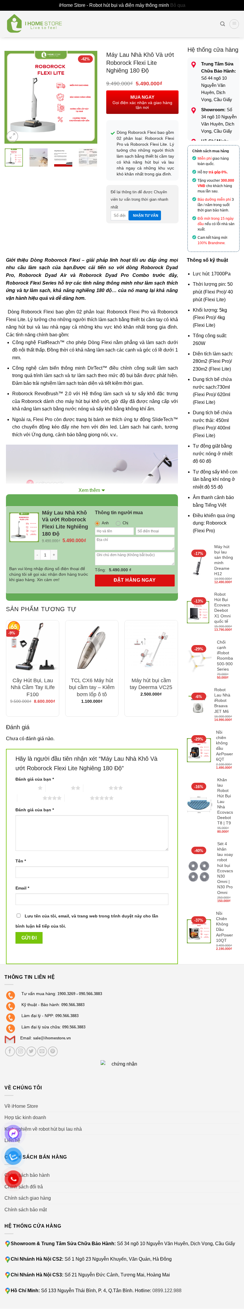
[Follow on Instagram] (21, 1051)
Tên (20, 861)
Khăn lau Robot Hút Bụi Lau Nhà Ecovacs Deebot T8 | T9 (225, 801)
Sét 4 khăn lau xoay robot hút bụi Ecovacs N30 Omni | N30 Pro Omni (225, 868)
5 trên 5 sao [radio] (77, 798)
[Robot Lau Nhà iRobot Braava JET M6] (198, 705)
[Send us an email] (42, 1051)
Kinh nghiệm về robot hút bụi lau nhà (43, 1129)
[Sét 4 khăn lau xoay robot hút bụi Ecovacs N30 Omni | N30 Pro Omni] (199, 872)
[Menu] (234, 24)
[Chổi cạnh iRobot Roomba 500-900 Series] (199, 660)
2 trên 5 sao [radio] (58, 787)
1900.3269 (66, 994)
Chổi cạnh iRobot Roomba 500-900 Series (225, 656)
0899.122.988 (167, 1290)
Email (22, 888)
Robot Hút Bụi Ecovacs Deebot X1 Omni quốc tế (222, 608)
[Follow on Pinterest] (53, 1051)
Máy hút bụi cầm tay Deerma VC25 (151, 683)
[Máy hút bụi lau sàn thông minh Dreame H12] (198, 564)
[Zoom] (12, 136)
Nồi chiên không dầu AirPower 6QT (224, 746)
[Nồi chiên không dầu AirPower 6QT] (199, 750)
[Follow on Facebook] (10, 1051)
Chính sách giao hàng (27, 1198)
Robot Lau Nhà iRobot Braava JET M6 (222, 700)
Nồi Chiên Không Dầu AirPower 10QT (224, 927)
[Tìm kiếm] (222, 24)
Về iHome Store (21, 1106)
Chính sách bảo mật (25, 1209)
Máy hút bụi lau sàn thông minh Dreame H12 (223, 560)
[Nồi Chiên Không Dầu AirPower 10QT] (199, 931)
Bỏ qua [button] (177, 5)
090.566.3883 (90, 994)
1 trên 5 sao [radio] (25, 787)
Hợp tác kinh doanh (25, 1117)
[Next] (87, 97)
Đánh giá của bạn (34, 779)
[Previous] (13, 97)
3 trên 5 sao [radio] (96, 787)
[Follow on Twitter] (31, 1051)
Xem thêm (89, 490)
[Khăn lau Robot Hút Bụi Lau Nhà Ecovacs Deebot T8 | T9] (199, 806)
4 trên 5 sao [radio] (30, 798)
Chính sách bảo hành (27, 1175)
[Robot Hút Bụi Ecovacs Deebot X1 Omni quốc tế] (198, 612)
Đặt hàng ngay (135, 580)
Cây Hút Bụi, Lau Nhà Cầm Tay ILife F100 (33, 687)
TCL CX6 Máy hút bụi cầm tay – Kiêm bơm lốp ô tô (92, 687)
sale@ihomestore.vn (52, 1038)
